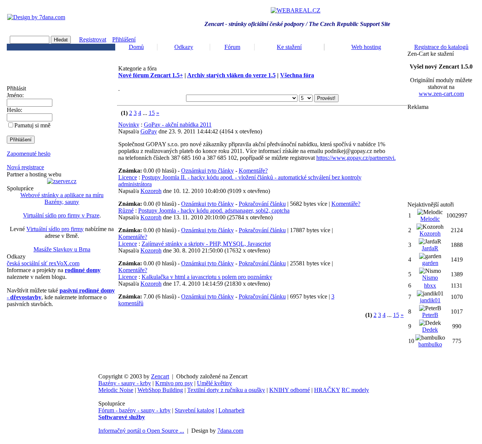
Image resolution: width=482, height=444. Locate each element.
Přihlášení (124, 39)
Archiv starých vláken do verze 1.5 (231, 75)
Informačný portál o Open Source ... (141, 430)
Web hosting (366, 47)
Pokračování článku (262, 204)
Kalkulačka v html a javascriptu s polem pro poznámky (207, 277)
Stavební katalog (194, 410)
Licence (127, 177)
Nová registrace (25, 167)
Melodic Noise (115, 390)
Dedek (430, 329)
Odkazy (183, 47)
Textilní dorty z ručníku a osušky (226, 390)
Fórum (232, 47)
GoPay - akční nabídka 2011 (178, 124)
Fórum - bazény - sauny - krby (134, 410)
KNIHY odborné (289, 390)
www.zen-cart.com (441, 93)
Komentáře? (253, 170)
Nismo (430, 277)
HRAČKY (327, 390)
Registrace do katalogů (441, 47)
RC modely (355, 390)
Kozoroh (151, 191)
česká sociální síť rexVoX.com (43, 263)
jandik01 (430, 300)
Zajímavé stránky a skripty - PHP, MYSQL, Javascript (206, 243)
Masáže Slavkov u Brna (62, 249)
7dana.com (230, 430)
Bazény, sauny (61, 202)
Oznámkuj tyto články (207, 170)
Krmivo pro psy (174, 383)
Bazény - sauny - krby (124, 383)
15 (152, 113)
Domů (136, 47)
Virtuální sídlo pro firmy (55, 229)
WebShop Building (160, 390)
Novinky (128, 124)
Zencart (160, 376)
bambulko (430, 344)
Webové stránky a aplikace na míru (62, 195)
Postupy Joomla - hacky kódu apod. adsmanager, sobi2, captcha (214, 210)
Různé (126, 210)
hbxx (430, 285)
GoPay (148, 131)
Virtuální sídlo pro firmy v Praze (61, 215)
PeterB (430, 315)
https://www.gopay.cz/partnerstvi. (356, 158)
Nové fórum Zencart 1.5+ (150, 75)
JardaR (430, 248)
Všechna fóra (297, 75)
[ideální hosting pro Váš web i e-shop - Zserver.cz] (61, 181)
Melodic (430, 219)
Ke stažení (289, 47)
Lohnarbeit (231, 410)
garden (430, 263)
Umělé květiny (214, 383)
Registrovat (92, 39)
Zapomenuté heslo (28, 153)
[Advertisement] (441, 155)
